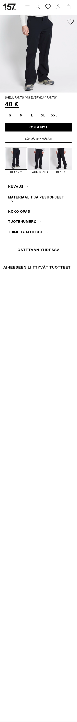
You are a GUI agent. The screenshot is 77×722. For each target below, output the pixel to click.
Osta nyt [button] (38, 127)
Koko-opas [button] (19, 211)
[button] (27, 7)
